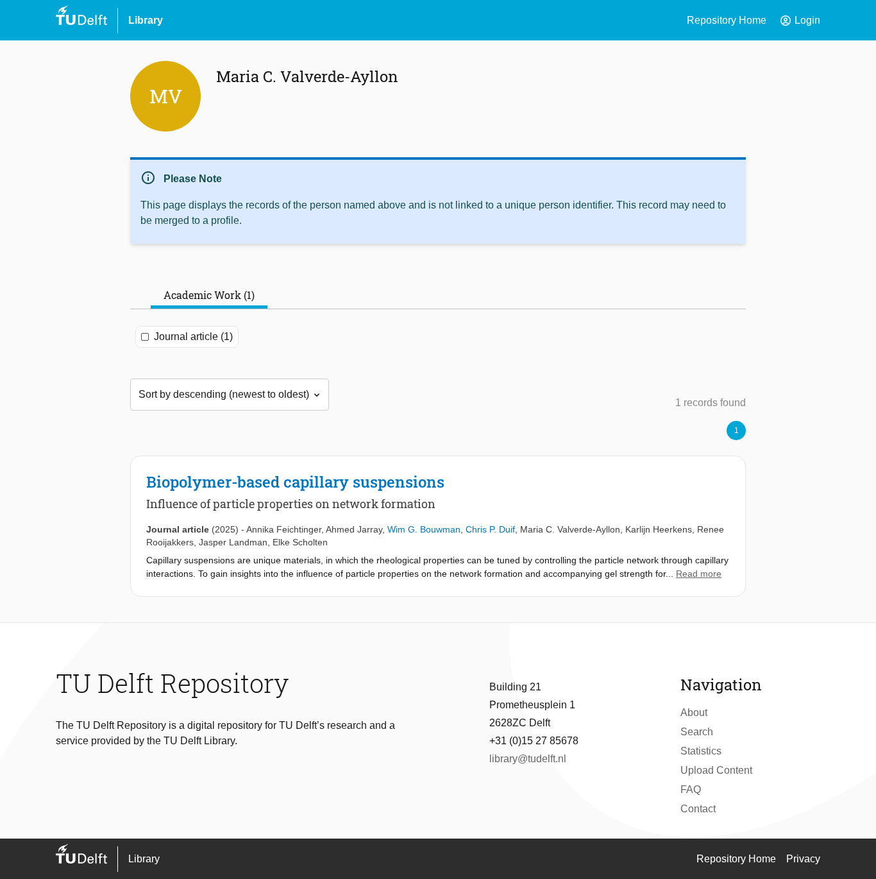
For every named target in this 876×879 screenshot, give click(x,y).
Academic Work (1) (209, 295)
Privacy (803, 858)
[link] (438, 526)
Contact (698, 808)
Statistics (700, 751)
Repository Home (726, 20)
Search (696, 731)
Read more (698, 573)
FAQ (690, 789)
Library (145, 20)
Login (799, 20)
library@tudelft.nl (527, 758)
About (693, 712)
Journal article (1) (193, 336)
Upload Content (716, 770)
